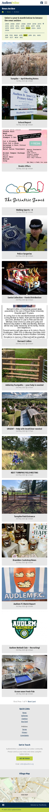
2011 (39, 24)
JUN (30, 35)
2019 (7, 28)
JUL (34, 35)
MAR (16, 35)
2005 (7, 24)
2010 (34, 24)
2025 (39, 28)
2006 (12, 24)
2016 (28, 26)
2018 (38, 26)
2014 (17, 26)
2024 (33, 28)
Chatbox (25, 719)
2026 (7, 30)
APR (20, 35)
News (9, 12)
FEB (11, 35)
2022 (23, 28)
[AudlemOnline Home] (11, 3)
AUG (39, 35)
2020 (12, 28)
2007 (18, 24)
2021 (17, 28)
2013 (12, 26)
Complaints (24, 736)
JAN (6, 35)
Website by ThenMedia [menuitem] (38, 805)
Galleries (24, 716)
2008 (23, 24)
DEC (21, 37)
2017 (33, 26)
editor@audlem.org (27, 764)
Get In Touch (24, 758)
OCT (11, 37)
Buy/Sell (24, 722)
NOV (16, 37)
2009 (29, 24)
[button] (46, 2)
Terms (24, 730)
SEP (6, 37)
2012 (7, 26)
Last (34, 702)
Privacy (24, 732)
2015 (22, 26)
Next (30, 702)
